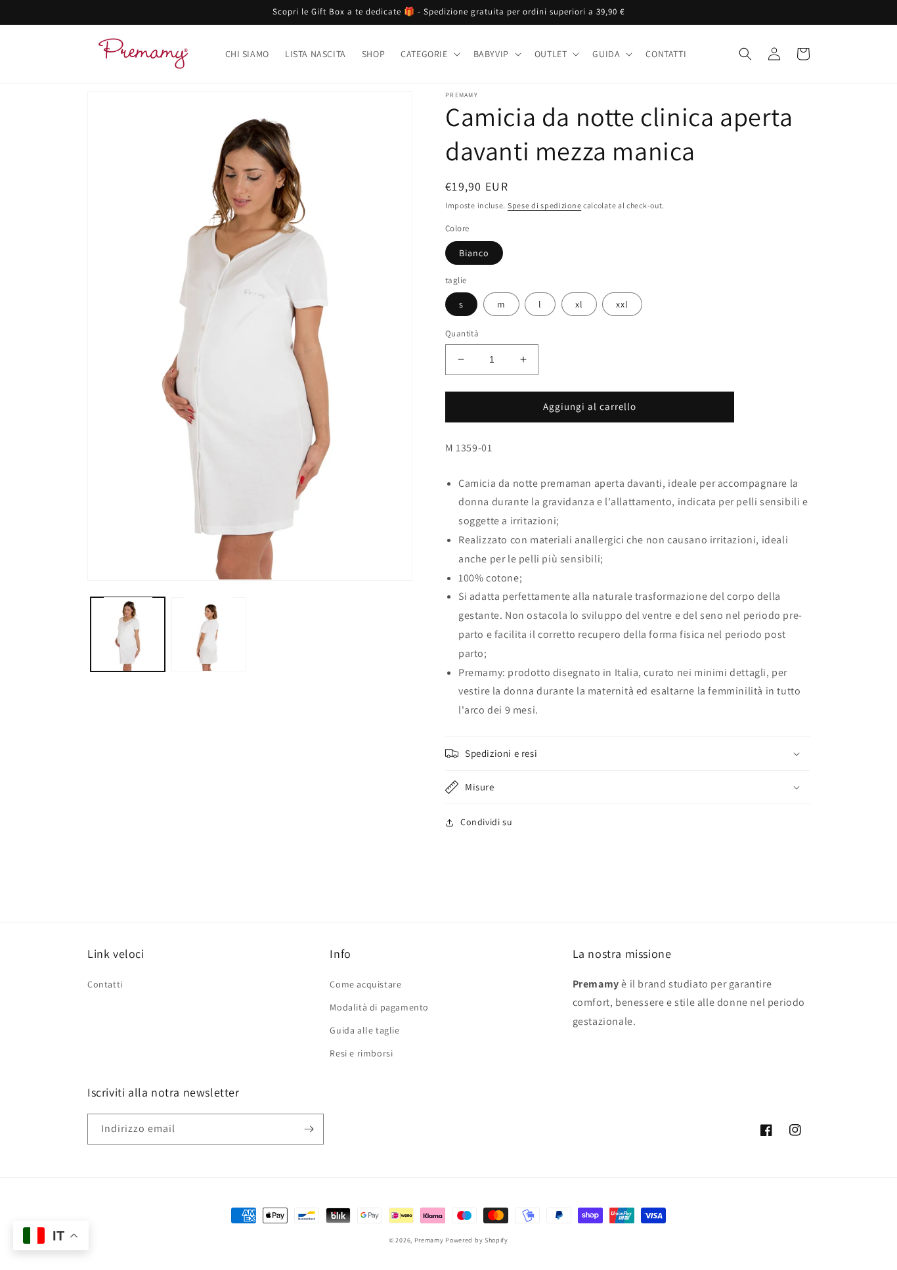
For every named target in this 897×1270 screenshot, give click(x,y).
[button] (429, 54)
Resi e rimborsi (361, 1053)
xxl (622, 304)
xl (579, 304)
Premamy (429, 1240)
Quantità (462, 333)
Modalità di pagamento (379, 1007)
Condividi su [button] (486, 822)
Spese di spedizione (544, 205)
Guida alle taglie (364, 1030)
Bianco (474, 253)
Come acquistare (365, 984)
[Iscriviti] (308, 1129)
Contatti (105, 984)
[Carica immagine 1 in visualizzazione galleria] (128, 634)
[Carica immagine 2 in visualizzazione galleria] (208, 634)
